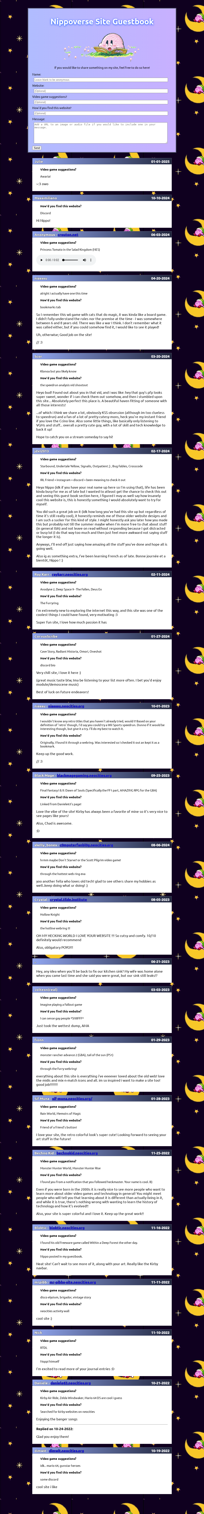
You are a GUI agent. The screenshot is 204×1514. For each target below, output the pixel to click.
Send (37, 147)
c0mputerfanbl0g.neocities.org (86, 844)
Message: (38, 119)
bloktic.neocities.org (67, 1227)
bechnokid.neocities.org (77, 1153)
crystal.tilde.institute (68, 899)
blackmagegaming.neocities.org (84, 775)
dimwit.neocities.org (66, 1450)
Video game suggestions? (49, 96)
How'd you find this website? (51, 108)
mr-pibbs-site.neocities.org (73, 1282)
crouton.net (68, 234)
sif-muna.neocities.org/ (72, 1098)
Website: (38, 85)
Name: (36, 74)
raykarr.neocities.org (70, 574)
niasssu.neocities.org (66, 706)
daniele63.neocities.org (71, 1382)
